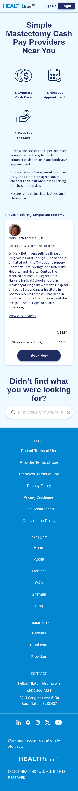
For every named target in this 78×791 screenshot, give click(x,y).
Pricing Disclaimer (39, 497)
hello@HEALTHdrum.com (39, 683)
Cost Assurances (39, 509)
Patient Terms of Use (39, 450)
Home (39, 547)
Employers (39, 644)
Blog (39, 606)
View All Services (22, 316)
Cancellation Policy (39, 520)
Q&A (39, 582)
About (39, 559)
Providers (39, 656)
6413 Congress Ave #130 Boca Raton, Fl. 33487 (39, 700)
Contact (39, 571)
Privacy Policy (39, 485)
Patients (39, 633)
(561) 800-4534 (39, 690)
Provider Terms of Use (39, 462)
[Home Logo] (19, 6)
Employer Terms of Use (39, 474)
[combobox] (39, 412)
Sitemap (39, 594)
